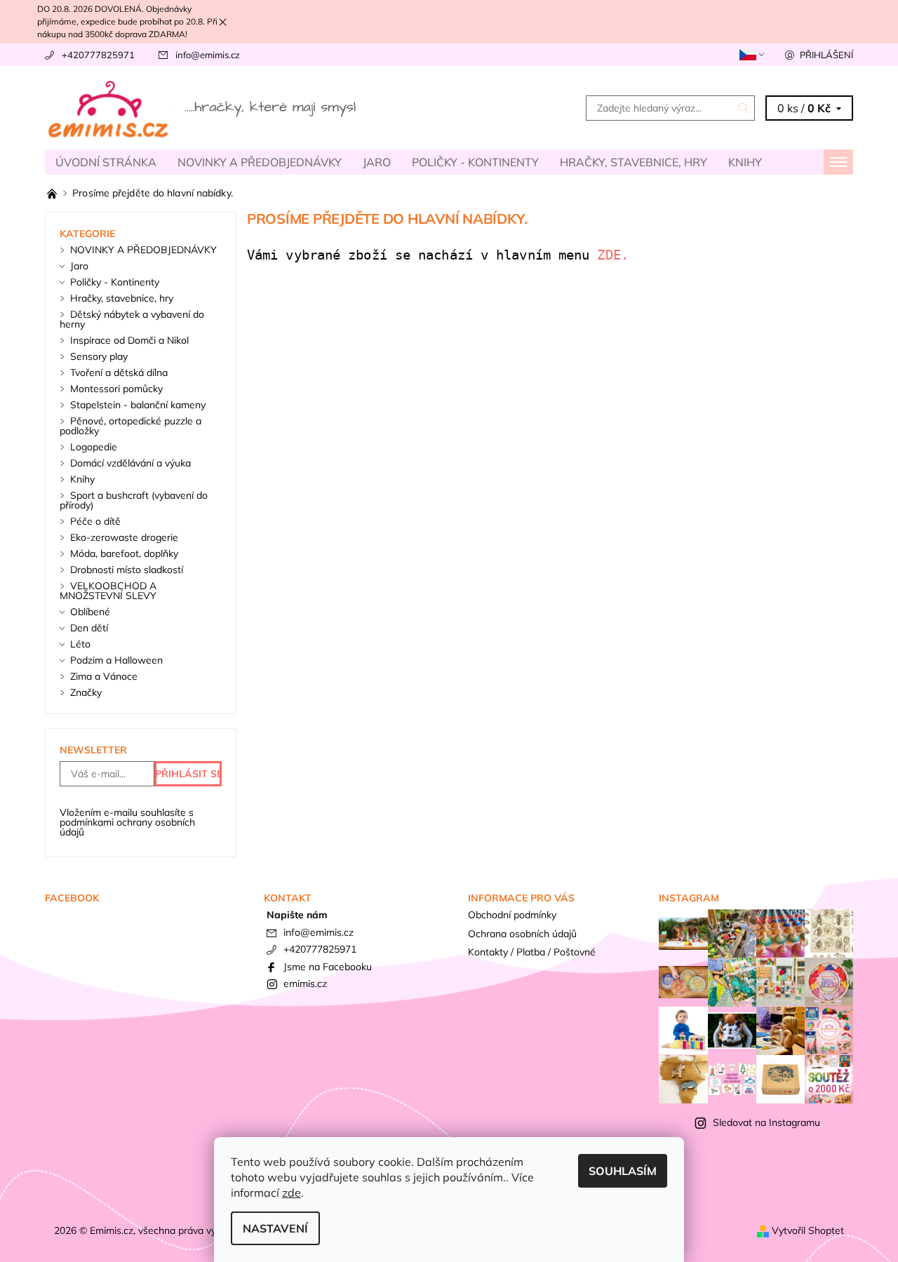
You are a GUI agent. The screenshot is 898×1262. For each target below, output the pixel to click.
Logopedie (93, 447)
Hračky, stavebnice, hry (633, 162)
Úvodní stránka (105, 162)
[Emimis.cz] (203, 107)
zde (291, 1193)
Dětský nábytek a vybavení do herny (132, 319)
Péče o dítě (95, 521)
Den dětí (89, 628)
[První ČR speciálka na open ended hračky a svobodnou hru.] (53, 193)
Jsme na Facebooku (327, 966)
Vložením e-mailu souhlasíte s (127, 822)
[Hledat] (743, 108)
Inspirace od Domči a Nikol (129, 340)
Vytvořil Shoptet (808, 1230)
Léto (80, 644)
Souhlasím (623, 1171)
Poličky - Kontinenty (475, 162)
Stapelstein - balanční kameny (138, 404)
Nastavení (275, 1228)
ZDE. (616, 255)
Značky (86, 692)
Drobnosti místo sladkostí (126, 569)
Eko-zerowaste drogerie (124, 537)
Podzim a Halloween (116, 660)
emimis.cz (305, 983)
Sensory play (99, 356)
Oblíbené (90, 611)
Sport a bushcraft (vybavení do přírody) (134, 500)
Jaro (377, 162)
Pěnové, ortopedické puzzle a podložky (130, 426)
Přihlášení (826, 54)
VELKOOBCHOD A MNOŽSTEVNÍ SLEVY (108, 590)
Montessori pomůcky (116, 388)
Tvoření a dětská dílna (119, 372)
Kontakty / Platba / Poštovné (532, 952)
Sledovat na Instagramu (766, 1122)
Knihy (745, 162)
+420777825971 (98, 54)
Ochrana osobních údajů (522, 933)
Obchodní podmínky (512, 914)
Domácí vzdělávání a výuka (130, 463)
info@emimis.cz (207, 54)
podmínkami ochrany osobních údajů (127, 827)
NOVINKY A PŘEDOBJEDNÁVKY (259, 162)
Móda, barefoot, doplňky (124, 553)
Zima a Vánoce (104, 676)
